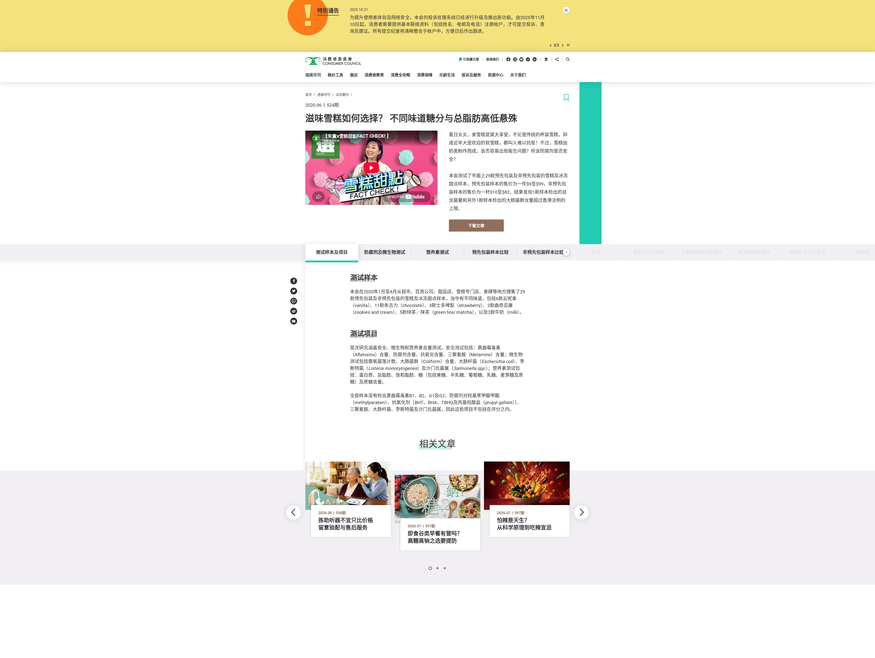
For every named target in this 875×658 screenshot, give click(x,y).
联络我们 (492, 59)
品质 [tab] (596, 252)
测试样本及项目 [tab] (332, 252)
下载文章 (476, 225)
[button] (550, 45)
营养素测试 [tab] (437, 252)
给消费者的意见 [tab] (755, 252)
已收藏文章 (471, 59)
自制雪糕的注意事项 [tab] (701, 252)
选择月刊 (323, 94)
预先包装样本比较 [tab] (490, 252)
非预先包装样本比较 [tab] (543, 252)
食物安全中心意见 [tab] (807, 252)
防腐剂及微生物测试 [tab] (384, 252)
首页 (308, 94)
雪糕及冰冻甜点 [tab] (649, 252)
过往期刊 (342, 94)
